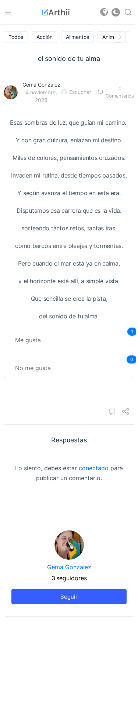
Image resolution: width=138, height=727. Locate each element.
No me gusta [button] (74, 365)
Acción (44, 37)
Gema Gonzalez (41, 84)
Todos (15, 37)
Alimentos (77, 37)
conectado (94, 468)
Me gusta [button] (74, 337)
